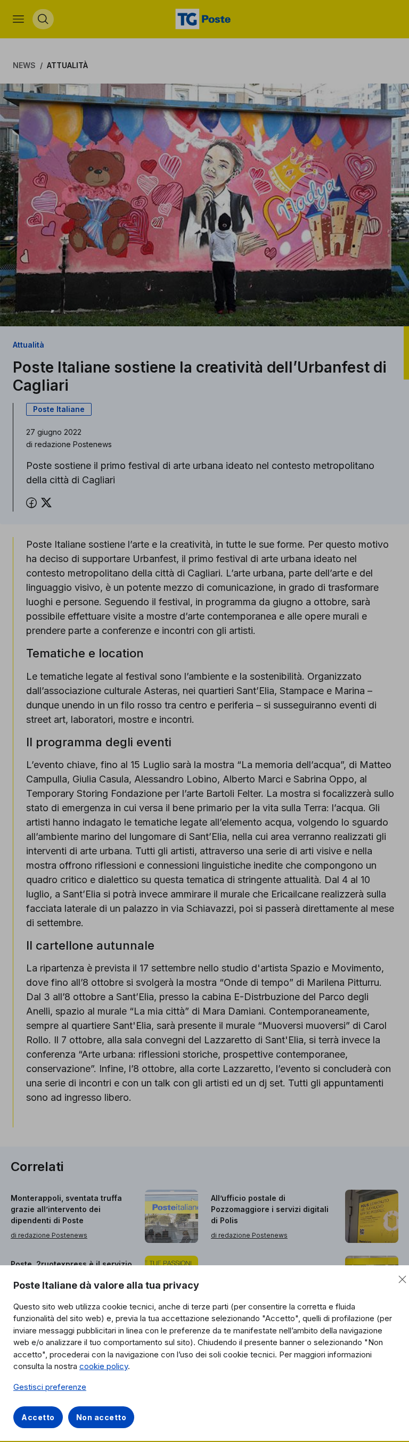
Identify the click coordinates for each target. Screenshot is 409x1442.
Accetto (38, 1417)
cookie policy (103, 1366)
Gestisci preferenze (49, 1387)
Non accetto (101, 1417)
